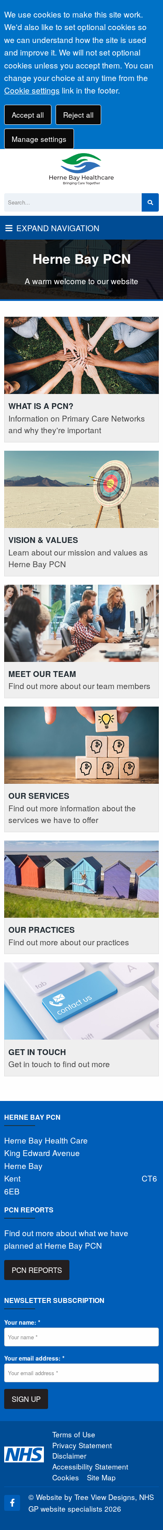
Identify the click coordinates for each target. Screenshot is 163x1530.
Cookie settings (32, 90)
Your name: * (22, 1322)
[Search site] (150, 202)
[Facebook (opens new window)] (12, 1503)
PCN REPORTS (37, 1270)
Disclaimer (69, 1455)
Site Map (101, 1477)
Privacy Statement (82, 1445)
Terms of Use (73, 1434)
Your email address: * (34, 1358)
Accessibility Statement (90, 1466)
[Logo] (81, 169)
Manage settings (39, 139)
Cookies (65, 1477)
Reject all (78, 114)
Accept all (28, 114)
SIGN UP (26, 1399)
